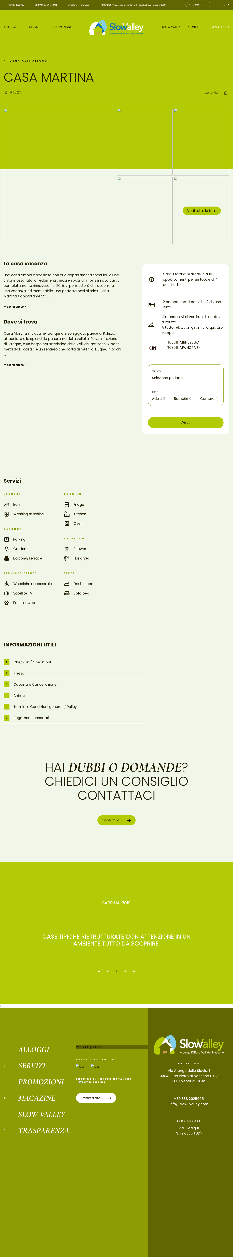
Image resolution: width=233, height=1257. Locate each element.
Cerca (185, 422)
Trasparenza (43, 1130)
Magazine (37, 1098)
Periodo (156, 371)
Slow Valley (171, 27)
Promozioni (62, 27)
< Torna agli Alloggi (26, 60)
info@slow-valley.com (188, 1104)
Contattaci (111, 820)
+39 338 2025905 (189, 1098)
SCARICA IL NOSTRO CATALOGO (104, 1079)
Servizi (34, 27)
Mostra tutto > (15, 307)
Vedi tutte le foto (201, 210)
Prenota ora (219, 27)
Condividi (212, 93)
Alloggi (10, 27)
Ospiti (155, 392)
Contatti (195, 27)
